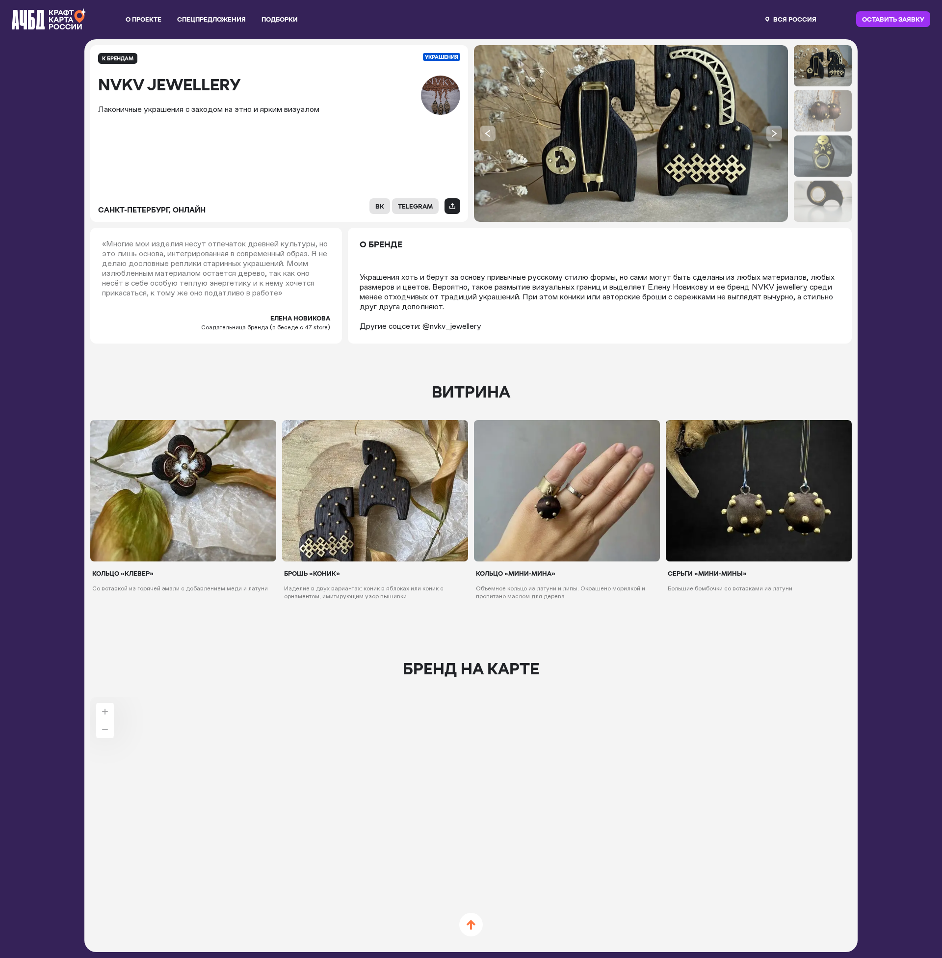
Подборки (280, 19)
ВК (379, 206)
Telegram (415, 206)
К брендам (117, 58)
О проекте (143, 19)
